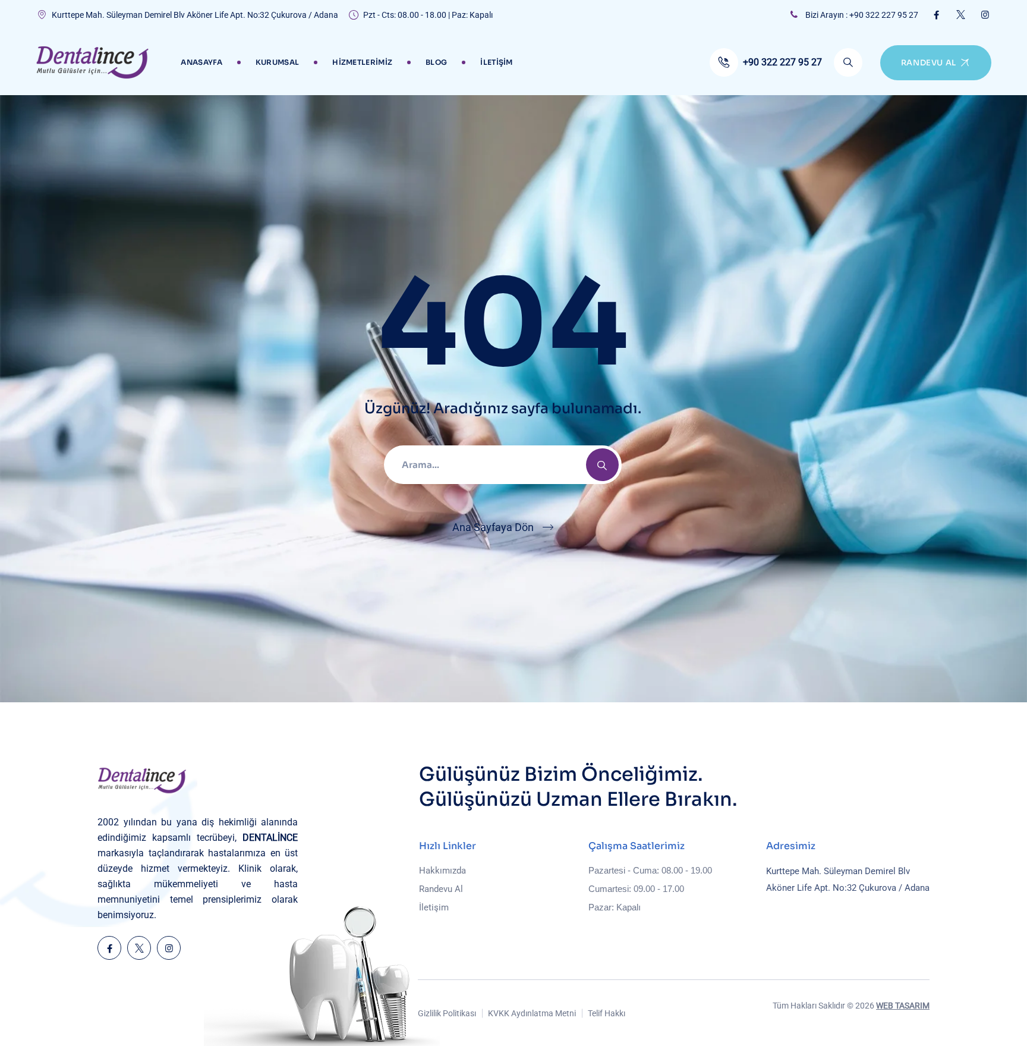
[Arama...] (848, 62)
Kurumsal (277, 62)
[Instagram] (985, 15)
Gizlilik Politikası (447, 1013)
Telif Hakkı (606, 1013)
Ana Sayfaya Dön (493, 527)
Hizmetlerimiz (362, 62)
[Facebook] (936, 15)
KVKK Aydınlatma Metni (532, 1013)
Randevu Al (441, 889)
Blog (436, 62)
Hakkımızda (442, 870)
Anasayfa (201, 62)
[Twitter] (960, 15)
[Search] (602, 464)
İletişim (496, 62)
